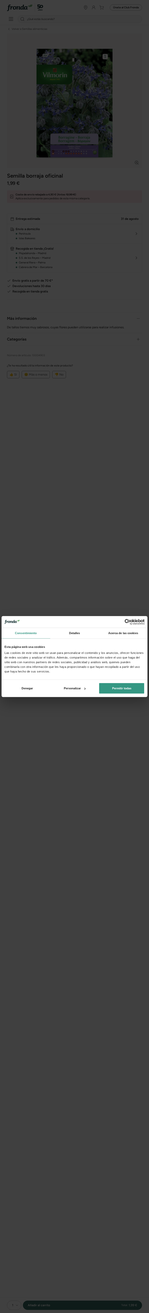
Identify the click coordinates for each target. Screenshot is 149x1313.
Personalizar (72, 688)
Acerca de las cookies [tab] (123, 633)
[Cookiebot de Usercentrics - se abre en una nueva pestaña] (128, 622)
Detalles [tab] (74, 633)
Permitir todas (121, 688)
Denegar (27, 688)
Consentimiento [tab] (26, 633)
